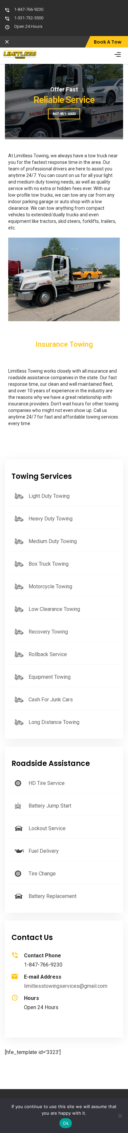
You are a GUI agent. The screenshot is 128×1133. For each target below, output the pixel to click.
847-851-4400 (64, 114)
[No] (120, 1115)
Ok (66, 1123)
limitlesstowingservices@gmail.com (65, 986)
